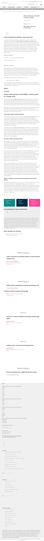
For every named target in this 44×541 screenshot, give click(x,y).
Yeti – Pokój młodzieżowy (33, 84)
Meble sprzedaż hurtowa (10, 454)
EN (38, 7)
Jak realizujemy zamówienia (10, 462)
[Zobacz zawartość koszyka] (40, 4)
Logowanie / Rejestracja (25, 1)
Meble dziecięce (22, 82)
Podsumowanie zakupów (10, 487)
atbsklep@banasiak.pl (6, 428)
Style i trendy (10, 11)
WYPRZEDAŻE (34, 7)
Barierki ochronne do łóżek (10, 523)
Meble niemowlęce (9, 517)
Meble (4, 7)
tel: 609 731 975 (5, 426)
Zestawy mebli (11, 7)
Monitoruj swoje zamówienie (11, 481)
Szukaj (36, 4)
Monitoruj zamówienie (18, 9)
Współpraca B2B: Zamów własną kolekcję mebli (14, 458)
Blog (32, 9)
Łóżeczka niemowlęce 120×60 (11, 513)
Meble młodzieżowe (30, 82)
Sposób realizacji (27, 9)
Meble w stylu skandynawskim (17, 11)
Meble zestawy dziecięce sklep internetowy (13, 468)
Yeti (27, 84)
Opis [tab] (7, 32)
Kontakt (12, 9)
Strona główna (5, 11)
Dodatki (19, 7)
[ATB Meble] (31, 24)
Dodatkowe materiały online (10, 464)
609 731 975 (39, 1)
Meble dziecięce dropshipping (11, 456)
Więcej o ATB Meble (6, 9)
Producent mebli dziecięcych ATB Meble (13, 452)
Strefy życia (15, 84)
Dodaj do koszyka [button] (14, 288)
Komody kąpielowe (9, 511)
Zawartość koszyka (9, 485)
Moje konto (7, 483)
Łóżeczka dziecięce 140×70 (10, 515)
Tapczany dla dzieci (22, 84)
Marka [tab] (7, 34)
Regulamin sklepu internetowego (11, 489)
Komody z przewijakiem (9, 509)
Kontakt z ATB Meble (9, 460)
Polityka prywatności (9, 491)
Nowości (26, 7)
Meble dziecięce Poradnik (10, 466)
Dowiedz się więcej (14, 261)
